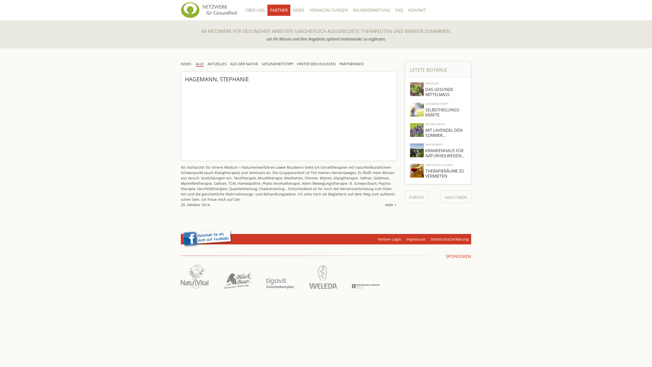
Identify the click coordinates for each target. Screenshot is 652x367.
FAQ (399, 10)
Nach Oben (456, 197)
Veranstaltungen (328, 10)
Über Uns (255, 10)
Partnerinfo (434, 144)
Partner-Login (389, 239)
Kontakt (417, 10)
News (298, 10)
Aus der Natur (435, 124)
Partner (279, 10)
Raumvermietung (371, 10)
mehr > (391, 204)
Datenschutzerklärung (450, 239)
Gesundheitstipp (436, 104)
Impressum (416, 239)
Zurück (416, 197)
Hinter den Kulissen (439, 165)
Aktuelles (432, 83)
